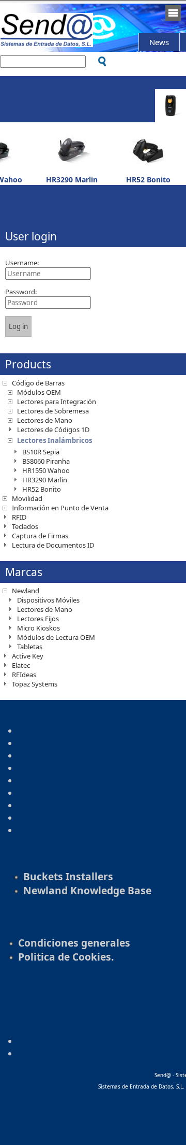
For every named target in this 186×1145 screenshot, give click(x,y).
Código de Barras (38, 383)
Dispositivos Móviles (48, 600)
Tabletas (29, 646)
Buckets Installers (68, 876)
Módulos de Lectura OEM (56, 637)
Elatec (21, 665)
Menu (173, 13)
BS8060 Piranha (46, 461)
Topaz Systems (34, 684)
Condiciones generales (74, 943)
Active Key (27, 656)
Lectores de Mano (44, 420)
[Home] (46, 42)
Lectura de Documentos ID (53, 545)
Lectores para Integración (56, 401)
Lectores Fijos (38, 618)
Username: (22, 262)
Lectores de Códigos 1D (53, 429)
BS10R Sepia (40, 451)
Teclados (25, 526)
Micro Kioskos (38, 628)
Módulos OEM (39, 392)
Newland (25, 590)
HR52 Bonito (148, 179)
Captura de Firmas (40, 535)
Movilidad (27, 498)
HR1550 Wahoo (46, 470)
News (159, 42)
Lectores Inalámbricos (54, 440)
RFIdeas (24, 674)
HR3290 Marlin (72, 179)
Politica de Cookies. (66, 957)
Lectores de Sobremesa (53, 411)
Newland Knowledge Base (87, 890)
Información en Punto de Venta (60, 507)
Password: (21, 291)
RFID (19, 517)
